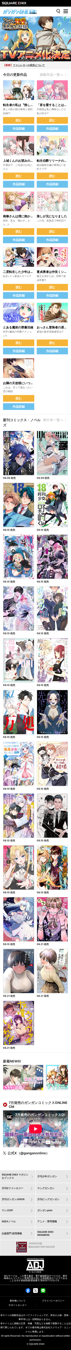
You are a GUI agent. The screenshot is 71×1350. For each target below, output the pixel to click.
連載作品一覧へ (51, 75)
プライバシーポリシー (53, 1300)
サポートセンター (18, 1305)
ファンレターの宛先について (29, 65)
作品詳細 (19, 128)
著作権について (18, 1300)
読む (19, 120)
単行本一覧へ (53, 420)
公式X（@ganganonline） (28, 1153)
